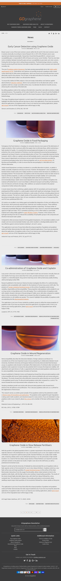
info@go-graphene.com (40, 557)
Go (45, 529)
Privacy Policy (45, 540)
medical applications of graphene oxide (49, 316)
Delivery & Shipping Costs (45, 542)
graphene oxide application (52, 503)
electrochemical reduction (38, 113)
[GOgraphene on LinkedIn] (58, 33)
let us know (28, 399)
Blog (40, 27)
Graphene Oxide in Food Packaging (30, 140)
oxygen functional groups (32, 470)
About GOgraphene (47, 24)
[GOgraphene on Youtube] (53, 33)
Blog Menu (30, 41)
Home (3, 33)
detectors (27, 113)
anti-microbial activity (45, 160)
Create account (48, 6)
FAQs (34, 27)
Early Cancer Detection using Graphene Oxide (30, 46)
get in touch (5, 105)
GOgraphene (32, 575)
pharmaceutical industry (22, 299)
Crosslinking (21, 247)
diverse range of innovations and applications (16, 395)
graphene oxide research (46, 247)
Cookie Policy (45, 544)
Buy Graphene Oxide (13, 24)
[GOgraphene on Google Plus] (56, 33)
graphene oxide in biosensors (16, 69)
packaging (56, 247)
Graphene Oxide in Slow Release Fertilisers (30, 445)
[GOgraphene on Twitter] (49, 33)
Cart (57, 6)
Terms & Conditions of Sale (45, 538)
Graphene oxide (40, 503)
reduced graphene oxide (53, 113)
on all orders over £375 (36, 3)
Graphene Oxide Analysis (30, 24)
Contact (47, 27)
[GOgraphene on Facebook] (51, 33)
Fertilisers (31, 503)
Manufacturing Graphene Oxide (21, 27)
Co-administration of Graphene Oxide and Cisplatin (30, 268)
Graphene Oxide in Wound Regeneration (31, 353)
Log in (42, 6)
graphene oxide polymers (32, 247)
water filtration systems (31, 212)
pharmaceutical (55, 318)
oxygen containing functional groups (19, 287)
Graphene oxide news (18, 412)
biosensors (20, 113)
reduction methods (16, 82)
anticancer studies (19, 316)
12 (36, 512)
